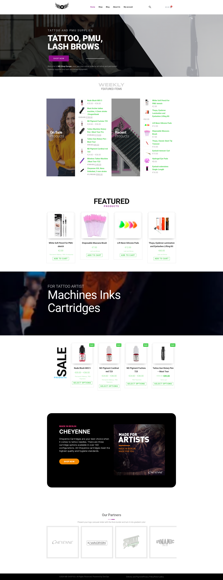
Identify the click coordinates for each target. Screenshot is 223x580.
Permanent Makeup (56, 254)
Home (92, 7)
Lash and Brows (95, 251)
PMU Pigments (136, 380)
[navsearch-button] (150, 7)
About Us (116, 7)
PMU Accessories (67, 254)
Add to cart (61, 258)
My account (128, 7)
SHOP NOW (69, 461)
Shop (100, 7)
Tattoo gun (163, 380)
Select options (82, 383)
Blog (108, 7)
